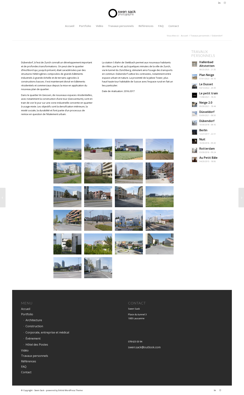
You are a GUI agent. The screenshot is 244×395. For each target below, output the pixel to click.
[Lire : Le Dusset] (194, 86)
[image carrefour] (130, 245)
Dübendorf (207, 121)
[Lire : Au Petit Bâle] (194, 159)
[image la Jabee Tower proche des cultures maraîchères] (68, 269)
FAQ (23, 367)
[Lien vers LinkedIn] (219, 2)
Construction (34, 326)
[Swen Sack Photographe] (122, 13)
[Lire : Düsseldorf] (194, 114)
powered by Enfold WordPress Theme (64, 390)
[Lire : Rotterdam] (194, 150)
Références (28, 361)
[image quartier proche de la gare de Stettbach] (68, 174)
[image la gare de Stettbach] (99, 150)
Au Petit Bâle (208, 158)
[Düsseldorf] (241, 197)
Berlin (203, 130)
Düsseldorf (207, 112)
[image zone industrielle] (130, 222)
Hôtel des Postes (37, 344)
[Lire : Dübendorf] (194, 123)
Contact (26, 372)
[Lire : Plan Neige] (194, 77)
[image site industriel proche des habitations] (68, 245)
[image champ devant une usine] (161, 150)
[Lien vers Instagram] (224, 2)
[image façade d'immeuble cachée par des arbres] (99, 245)
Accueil (25, 309)
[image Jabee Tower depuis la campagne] (68, 150)
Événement (33, 338)
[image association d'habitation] (161, 174)
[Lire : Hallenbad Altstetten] (194, 64)
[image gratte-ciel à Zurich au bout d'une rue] (99, 269)
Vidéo (25, 350)
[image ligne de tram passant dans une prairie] (161, 198)
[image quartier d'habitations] (99, 222)
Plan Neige (206, 75)
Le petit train (208, 93)
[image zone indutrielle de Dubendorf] (161, 222)
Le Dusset (206, 84)
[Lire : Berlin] (194, 132)
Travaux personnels (34, 356)
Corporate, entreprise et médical (47, 332)
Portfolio (27, 314)
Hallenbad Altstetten (207, 64)
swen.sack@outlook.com (144, 347)
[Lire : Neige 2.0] (194, 104)
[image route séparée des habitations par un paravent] (68, 198)
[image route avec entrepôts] (161, 245)
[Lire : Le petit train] (194, 95)
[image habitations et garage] (68, 222)
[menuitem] (70, 25)
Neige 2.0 (205, 103)
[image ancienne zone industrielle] (130, 198)
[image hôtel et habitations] (130, 174)
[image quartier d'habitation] (99, 174)
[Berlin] (3, 197)
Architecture (34, 320)
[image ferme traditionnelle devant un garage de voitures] (130, 150)
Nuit (202, 139)
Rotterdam (207, 149)
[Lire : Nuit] (194, 141)
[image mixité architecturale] (99, 198)
